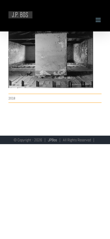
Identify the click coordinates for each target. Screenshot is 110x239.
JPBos (52, 139)
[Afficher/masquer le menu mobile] (99, 20)
